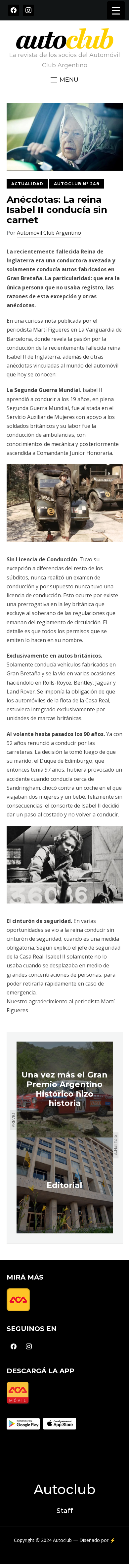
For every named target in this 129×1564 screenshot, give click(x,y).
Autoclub (65, 1489)
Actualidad (27, 183)
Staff (65, 1511)
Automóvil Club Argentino (49, 232)
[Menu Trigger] (116, 10)
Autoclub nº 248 (77, 183)
